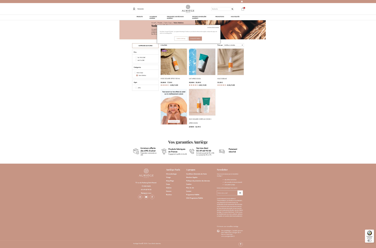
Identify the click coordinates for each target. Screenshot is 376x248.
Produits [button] (140, 16)
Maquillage (170, 181)
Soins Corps (168, 23)
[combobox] (222, 9)
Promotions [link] (219, 16)
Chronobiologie (171, 174)
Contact (188, 191)
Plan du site (190, 188)
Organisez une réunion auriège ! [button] (175, 17)
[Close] (242, 1)
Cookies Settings (181, 38)
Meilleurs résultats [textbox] (229, 45)
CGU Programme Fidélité (194, 198)
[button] (138, 9)
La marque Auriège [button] (153, 17)
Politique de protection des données (198, 181)
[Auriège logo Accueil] (188, 9)
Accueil (153, 23)
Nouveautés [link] (235, 16)
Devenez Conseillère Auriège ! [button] (199, 17)
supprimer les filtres (145, 45)
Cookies (188, 184)
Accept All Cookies (195, 38)
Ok (240, 193)
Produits (160, 23)
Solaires (168, 188)
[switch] (369, 240)
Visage (168, 177)
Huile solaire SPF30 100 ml (170, 79)
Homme (168, 191)
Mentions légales (191, 177)
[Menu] (373, 231)
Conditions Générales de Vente (196, 174)
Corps (168, 184)
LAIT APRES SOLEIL (195, 79)
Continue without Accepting (213, 27)
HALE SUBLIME (222, 79)
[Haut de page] (240, 244)
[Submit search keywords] (232, 9)
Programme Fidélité (192, 195)
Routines (169, 195)
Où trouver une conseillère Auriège (227, 226)
